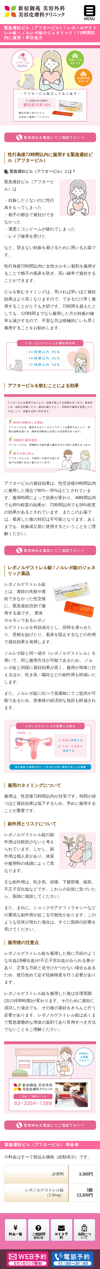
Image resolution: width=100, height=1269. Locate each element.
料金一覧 (15, 1234)
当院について (84, 1235)
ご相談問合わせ (38, 1235)
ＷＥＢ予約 (61, 1235)
